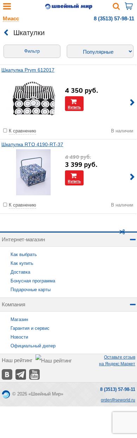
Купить (74, 107)
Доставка (20, 272)
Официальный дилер (33, 345)
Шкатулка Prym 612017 (27, 70)
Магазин (19, 319)
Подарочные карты (31, 289)
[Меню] (7, 8)
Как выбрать (24, 254)
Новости (19, 337)
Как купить (22, 263)
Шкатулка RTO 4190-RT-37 (32, 144)
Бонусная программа (33, 280)
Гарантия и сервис (30, 328)
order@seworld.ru (118, 400)
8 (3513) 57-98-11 (114, 18)
